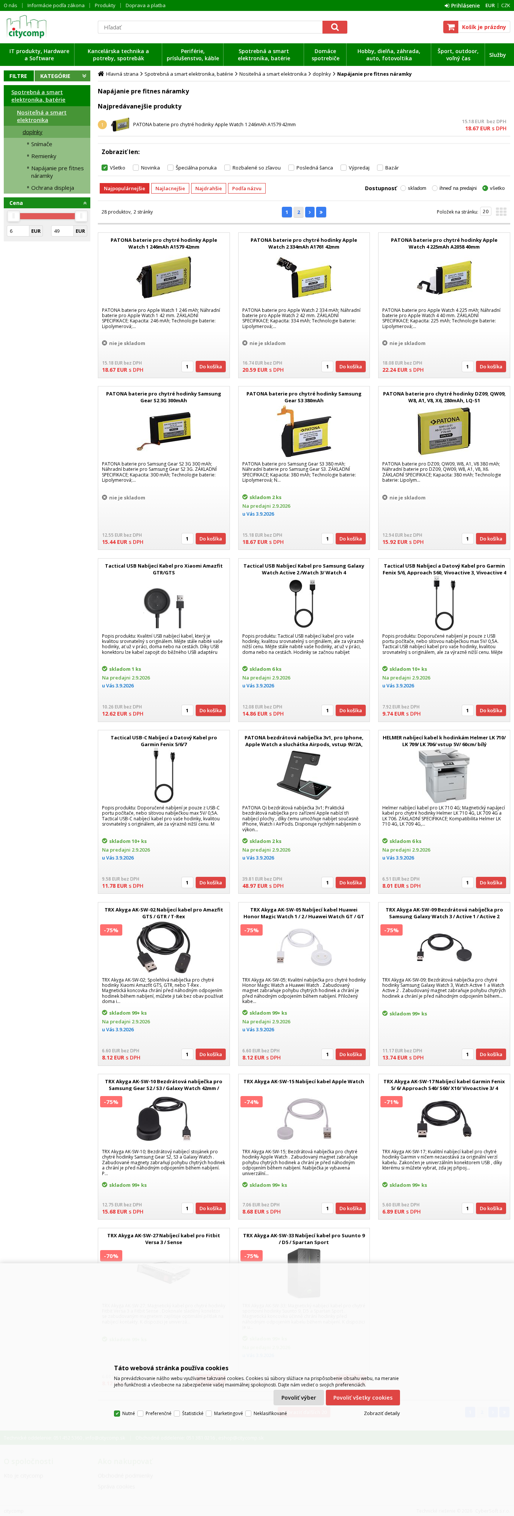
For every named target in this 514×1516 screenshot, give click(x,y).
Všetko (117, 167)
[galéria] (501, 214)
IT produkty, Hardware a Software (39, 54)
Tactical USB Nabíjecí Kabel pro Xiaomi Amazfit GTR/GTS (164, 569)
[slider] (13, 216)
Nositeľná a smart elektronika (42, 116)
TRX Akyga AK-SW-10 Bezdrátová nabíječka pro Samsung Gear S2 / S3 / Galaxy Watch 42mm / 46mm (163, 1088)
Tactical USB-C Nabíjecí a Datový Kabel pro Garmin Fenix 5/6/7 (164, 741)
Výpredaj (359, 167)
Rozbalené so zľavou (257, 167)
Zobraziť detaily (382, 1413)
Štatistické (193, 1413)
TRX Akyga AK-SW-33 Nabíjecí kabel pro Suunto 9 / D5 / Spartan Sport (304, 1239)
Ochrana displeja (52, 187)
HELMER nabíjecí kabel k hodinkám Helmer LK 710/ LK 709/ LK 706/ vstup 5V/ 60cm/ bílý (444, 741)
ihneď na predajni (458, 188)
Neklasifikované (270, 1413)
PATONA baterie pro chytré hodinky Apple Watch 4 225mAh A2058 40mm (444, 243)
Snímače (41, 144)
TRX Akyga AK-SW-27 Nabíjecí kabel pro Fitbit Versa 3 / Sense (163, 1239)
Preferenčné (159, 1413)
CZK (505, 5)
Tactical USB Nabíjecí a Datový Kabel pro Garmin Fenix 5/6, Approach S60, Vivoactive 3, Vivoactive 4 (444, 569)
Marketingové (228, 1413)
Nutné (128, 1413)
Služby (497, 54)
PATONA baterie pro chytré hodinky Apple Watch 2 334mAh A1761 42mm (304, 243)
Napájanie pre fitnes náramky (57, 171)
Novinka (150, 167)
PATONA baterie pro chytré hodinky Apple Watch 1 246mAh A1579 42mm (214, 124)
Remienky (43, 156)
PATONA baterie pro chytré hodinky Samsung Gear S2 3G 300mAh (163, 397)
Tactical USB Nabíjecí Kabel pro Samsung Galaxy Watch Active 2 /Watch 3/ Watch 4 (303, 569)
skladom (417, 188)
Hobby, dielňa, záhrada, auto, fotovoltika (388, 54)
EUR (490, 5)
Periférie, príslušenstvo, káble (193, 54)
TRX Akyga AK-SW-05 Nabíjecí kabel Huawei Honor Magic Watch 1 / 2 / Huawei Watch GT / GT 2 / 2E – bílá (303, 916)
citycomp (47, 27)
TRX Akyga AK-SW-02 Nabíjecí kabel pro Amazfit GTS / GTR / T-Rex (164, 913)
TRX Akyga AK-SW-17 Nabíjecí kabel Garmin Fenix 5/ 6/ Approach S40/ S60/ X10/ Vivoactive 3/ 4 (444, 1085)
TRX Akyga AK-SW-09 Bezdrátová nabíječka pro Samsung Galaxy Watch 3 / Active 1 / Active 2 (444, 913)
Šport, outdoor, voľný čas (458, 54)
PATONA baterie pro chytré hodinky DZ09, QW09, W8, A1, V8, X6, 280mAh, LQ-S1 (444, 397)
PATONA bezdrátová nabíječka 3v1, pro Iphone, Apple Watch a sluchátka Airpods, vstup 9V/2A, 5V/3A (304, 744)
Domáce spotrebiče (325, 54)
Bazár (392, 167)
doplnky (33, 132)
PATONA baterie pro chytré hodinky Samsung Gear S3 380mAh (304, 397)
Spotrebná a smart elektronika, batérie (264, 54)
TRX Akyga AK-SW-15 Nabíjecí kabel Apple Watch (303, 1081)
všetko (497, 188)
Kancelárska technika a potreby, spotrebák (118, 54)
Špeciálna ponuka (196, 167)
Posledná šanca (315, 167)
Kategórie (55, 75)
